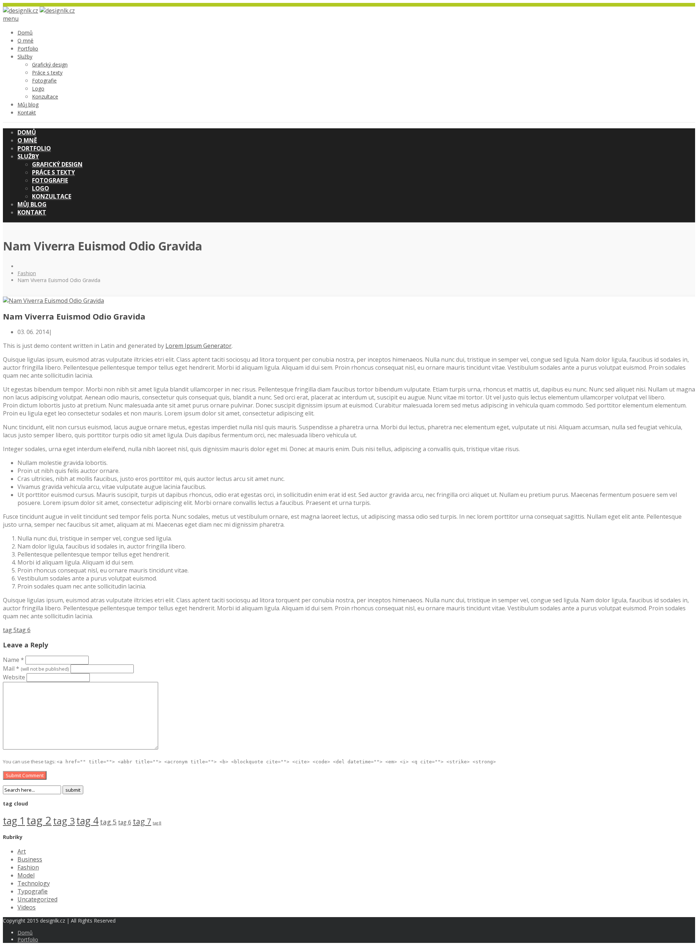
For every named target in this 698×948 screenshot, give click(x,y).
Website (14, 677)
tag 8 (157, 823)
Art (21, 851)
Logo (38, 88)
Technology (33, 883)
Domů (25, 32)
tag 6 (24, 630)
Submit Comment (25, 775)
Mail (36, 668)
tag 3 (64, 821)
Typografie (32, 891)
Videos (26, 907)
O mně (25, 40)
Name (13, 660)
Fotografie (44, 80)
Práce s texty (47, 72)
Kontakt (26, 112)
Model (26, 875)
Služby (24, 56)
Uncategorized (37, 899)
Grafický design (50, 64)
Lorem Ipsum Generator (198, 346)
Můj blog (28, 104)
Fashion (26, 273)
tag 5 (10, 630)
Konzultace (45, 96)
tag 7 (142, 821)
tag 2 (39, 820)
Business (29, 859)
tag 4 (87, 820)
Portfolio (27, 48)
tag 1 (14, 820)
